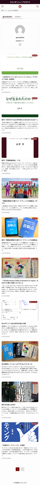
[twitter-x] (20, 44)
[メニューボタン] (2, 6)
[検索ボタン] (37, 6)
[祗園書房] (20, 6)
